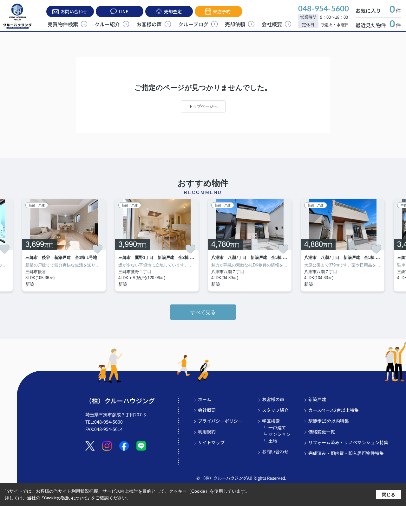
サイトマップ (211, 442)
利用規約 (207, 431)
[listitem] (63, 245)
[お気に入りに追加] (97, 249)
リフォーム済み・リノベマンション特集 (348, 442)
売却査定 (173, 11)
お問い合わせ (74, 11)
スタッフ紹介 (275, 410)
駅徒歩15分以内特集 (328, 421)
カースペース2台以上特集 (333, 410)
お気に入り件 (378, 10)
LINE (123, 11)
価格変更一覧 (321, 431)
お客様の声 (149, 24)
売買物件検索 (63, 24)
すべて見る (203, 312)
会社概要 (272, 24)
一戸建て (277, 427)
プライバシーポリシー (220, 421)
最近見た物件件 (378, 25)
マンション (279, 434)
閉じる (388, 494)
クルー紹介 (107, 24)
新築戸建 (317, 399)
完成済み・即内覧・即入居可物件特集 (346, 453)
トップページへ (203, 106)
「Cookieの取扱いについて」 (65, 498)
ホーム (204, 399)
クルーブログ (193, 24)
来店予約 (222, 11)
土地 (272, 441)
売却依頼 (235, 24)
